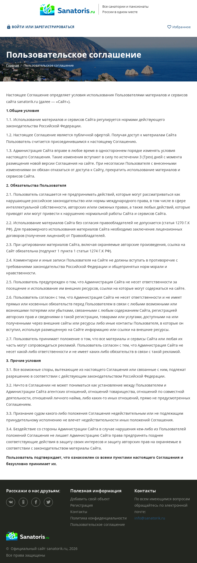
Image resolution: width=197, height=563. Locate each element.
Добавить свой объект (90, 498)
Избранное (181, 27)
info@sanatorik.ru (149, 518)
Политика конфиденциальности (98, 518)
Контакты (78, 511)
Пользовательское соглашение (97, 524)
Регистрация (81, 505)
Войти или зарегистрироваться (42, 27)
